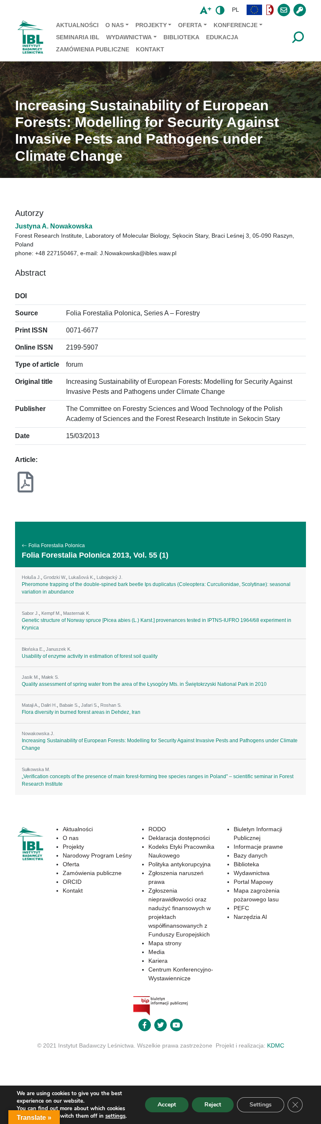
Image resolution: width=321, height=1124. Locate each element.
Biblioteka (181, 37)
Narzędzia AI (250, 916)
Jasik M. (30, 677)
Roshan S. (111, 705)
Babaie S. (69, 705)
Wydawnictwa (129, 37)
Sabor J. (30, 613)
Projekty (151, 25)
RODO (157, 829)
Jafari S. (89, 705)
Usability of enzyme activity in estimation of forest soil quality (90, 656)
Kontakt (150, 49)
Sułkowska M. (36, 769)
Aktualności (77, 25)
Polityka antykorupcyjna (179, 864)
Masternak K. (76, 613)
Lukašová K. (81, 577)
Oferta (190, 25)
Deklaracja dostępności (179, 838)
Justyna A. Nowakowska (53, 226)
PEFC (241, 908)
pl (235, 9)
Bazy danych (251, 855)
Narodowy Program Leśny (97, 855)
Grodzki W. (54, 577)
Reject (212, 1105)
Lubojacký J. (109, 577)
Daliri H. (49, 705)
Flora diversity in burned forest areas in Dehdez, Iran (81, 712)
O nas (114, 25)
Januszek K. (58, 649)
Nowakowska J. (38, 733)
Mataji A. (30, 705)
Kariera (158, 960)
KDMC (275, 1045)
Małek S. (50, 677)
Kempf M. (51, 613)
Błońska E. (32, 649)
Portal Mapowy (253, 881)
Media (156, 952)
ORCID (72, 881)
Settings (261, 1105)
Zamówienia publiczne (92, 49)
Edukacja (222, 37)
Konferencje (235, 25)
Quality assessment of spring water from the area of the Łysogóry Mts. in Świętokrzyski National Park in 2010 (144, 684)
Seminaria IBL (77, 37)
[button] (254, 9)
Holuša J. (31, 577)
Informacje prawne (258, 846)
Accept (167, 1105)
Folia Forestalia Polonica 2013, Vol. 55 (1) (95, 555)
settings (115, 1116)
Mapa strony (164, 943)
